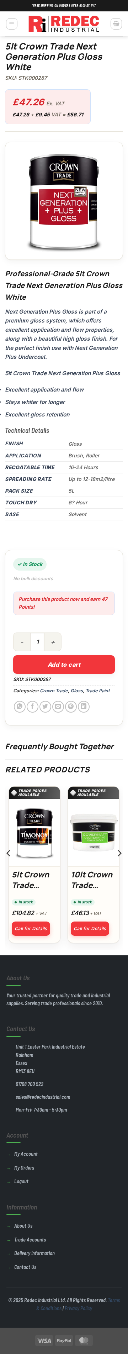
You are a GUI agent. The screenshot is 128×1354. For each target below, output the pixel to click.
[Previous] (9, 868)
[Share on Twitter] (45, 707)
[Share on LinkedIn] (84, 707)
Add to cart (64, 664)
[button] (11, 24)
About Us (23, 1226)
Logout (21, 1181)
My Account (26, 1154)
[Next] (119, 868)
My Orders (24, 1168)
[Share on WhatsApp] (20, 707)
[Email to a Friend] (58, 707)
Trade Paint (97, 690)
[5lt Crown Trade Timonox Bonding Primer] (34, 832)
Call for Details (31, 928)
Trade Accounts (30, 1240)
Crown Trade (54, 690)
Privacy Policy (78, 1308)
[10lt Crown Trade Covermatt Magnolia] (93, 832)
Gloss (76, 690)
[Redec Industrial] (64, 24)
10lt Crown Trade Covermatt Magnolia (91, 890)
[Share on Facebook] (32, 707)
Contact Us (25, 1267)
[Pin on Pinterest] (71, 707)
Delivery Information (34, 1253)
